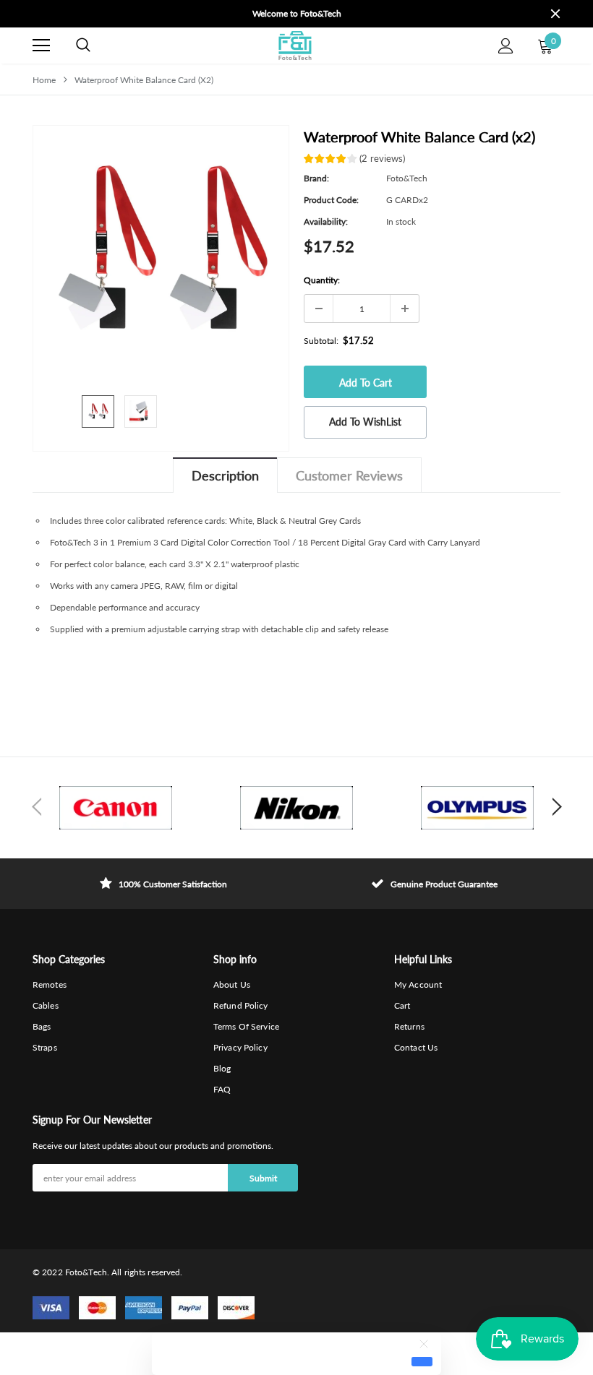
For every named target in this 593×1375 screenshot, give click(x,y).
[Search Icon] (83, 45)
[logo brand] (116, 807)
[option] (296, 14)
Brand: (316, 178)
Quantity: (322, 280)
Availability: (326, 221)
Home (44, 79)
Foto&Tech (406, 178)
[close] (555, 14)
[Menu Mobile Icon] (41, 45)
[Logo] (294, 45)
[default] (421, 1361)
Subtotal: (321, 340)
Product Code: (331, 199)
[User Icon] (505, 45)
